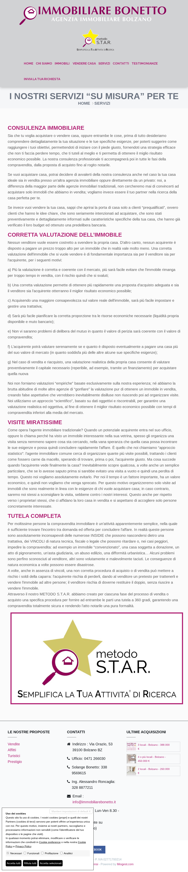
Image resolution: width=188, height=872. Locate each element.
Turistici (14, 756)
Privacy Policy (23, 846)
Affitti (12, 750)
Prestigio (15, 762)
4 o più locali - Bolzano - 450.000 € (152, 758)
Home (28, 63)
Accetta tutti (13, 863)
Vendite (14, 744)
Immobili (62, 63)
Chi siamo (44, 63)
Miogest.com (125, 864)
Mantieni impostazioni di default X (71, 811)
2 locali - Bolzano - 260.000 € (154, 771)
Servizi (104, 63)
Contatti (121, 63)
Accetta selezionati (51, 863)
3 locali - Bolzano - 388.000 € (154, 746)
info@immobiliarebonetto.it (94, 802)
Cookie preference (50, 842)
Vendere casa (84, 63)
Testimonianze (145, 63)
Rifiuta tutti (30, 863)
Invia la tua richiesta (42, 79)
